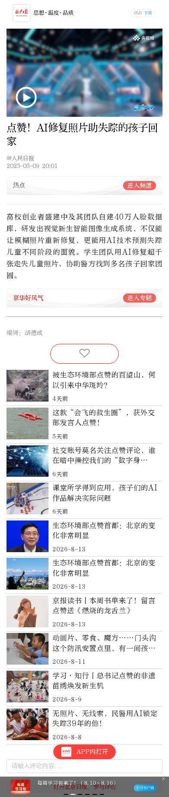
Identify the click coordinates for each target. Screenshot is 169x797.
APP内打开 (92, 751)
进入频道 (139, 185)
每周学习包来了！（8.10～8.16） (77, 783)
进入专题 (139, 298)
